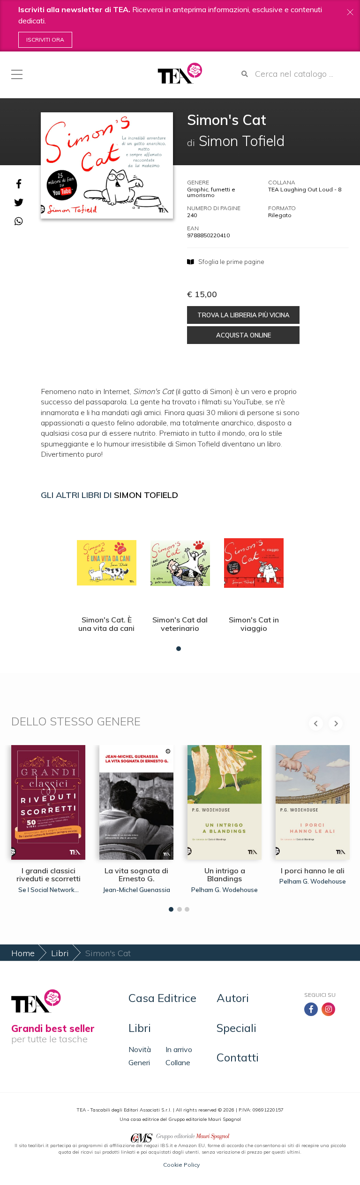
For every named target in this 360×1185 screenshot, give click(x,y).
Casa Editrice (162, 998)
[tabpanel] (106, 581)
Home (23, 953)
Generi (139, 1062)
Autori (233, 998)
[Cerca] (244, 74)
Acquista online (243, 335)
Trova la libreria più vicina (243, 315)
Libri (60, 953)
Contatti (238, 1057)
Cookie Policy (181, 1164)
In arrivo (178, 1049)
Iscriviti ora (45, 39)
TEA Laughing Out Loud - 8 (304, 189)
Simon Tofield (146, 495)
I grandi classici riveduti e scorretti (48, 875)
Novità (139, 1049)
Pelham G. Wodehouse (224, 889)
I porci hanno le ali (313, 870)
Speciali (236, 1028)
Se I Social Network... (48, 889)
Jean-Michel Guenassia (136, 889)
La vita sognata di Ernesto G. (136, 875)
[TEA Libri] (180, 73)
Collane (177, 1062)
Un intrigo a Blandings (224, 875)
